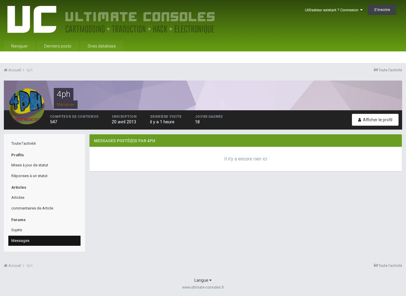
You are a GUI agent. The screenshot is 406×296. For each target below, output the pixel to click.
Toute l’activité (23, 143)
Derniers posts (57, 46)
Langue (201, 280)
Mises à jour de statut (29, 165)
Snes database (102, 46)
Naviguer (19, 46)
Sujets (16, 230)
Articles (17, 197)
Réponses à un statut (29, 176)
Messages (20, 240)
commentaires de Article (32, 208)
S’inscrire (382, 9)
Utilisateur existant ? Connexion (332, 10)
